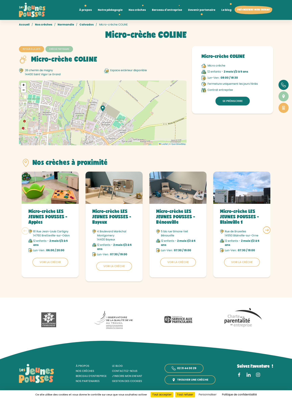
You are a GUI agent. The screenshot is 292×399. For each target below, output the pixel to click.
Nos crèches (43, 24)
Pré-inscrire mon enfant (253, 10)
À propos (82, 366)
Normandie (66, 24)
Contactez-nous (124, 371)
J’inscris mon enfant (127, 376)
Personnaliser (208, 394)
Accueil (24, 24)
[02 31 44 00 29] (283, 85)
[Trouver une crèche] (283, 96)
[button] (102, 108)
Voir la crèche (50, 262)
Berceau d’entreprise (91, 376)
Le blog (117, 366)
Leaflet (164, 143)
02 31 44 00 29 (186, 368)
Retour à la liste (31, 49)
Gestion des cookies (127, 381)
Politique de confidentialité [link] (239, 394)
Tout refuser (185, 394)
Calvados (86, 24)
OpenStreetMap (178, 143)
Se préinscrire (233, 101)
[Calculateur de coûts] (283, 108)
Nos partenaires (88, 381)
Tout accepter (162, 394)
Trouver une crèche (192, 380)
